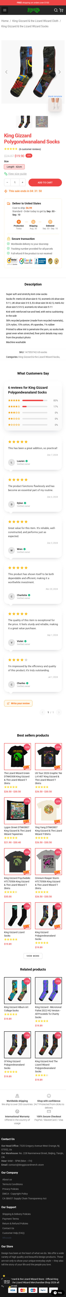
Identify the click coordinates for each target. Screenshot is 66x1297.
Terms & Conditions (12, 1184)
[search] (56, 10)
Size (6, 161)
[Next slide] (59, 72)
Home (4, 21)
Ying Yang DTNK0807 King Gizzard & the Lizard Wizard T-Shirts (48, 830)
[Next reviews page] (59, 712)
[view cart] (61, 10)
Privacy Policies (10, 1189)
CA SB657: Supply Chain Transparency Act (24, 1198)
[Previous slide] (6, 72)
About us (7, 1179)
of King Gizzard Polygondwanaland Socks (14, 1064)
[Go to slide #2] (42, 122)
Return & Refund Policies (15, 1223)
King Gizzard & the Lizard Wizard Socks (24, 26)
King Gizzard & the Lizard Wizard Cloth (35, 21)
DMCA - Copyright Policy (15, 1193)
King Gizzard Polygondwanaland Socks (45, 935)
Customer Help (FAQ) (13, 1233)
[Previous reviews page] (42, 712)
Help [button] (60, 1293)
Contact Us (8, 1228)
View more (33, 956)
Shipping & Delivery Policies (16, 1214)
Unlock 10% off (7, 1282)
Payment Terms (10, 1218)
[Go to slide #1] (24, 122)
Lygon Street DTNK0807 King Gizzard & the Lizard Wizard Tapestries (17, 830)
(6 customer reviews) (30, 149)
